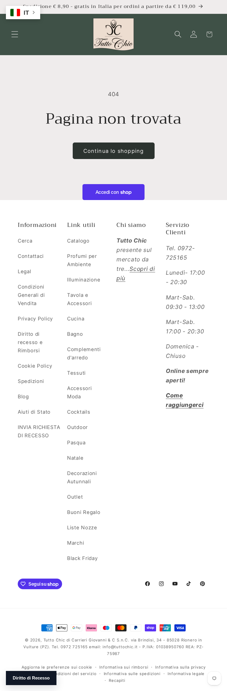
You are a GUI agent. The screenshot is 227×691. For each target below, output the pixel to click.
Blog (23, 396)
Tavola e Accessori (79, 299)
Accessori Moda (79, 392)
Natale (75, 458)
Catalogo (78, 241)
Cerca (25, 241)
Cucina (75, 319)
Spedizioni (31, 381)
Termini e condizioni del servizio (63, 673)
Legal (24, 271)
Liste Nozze (82, 527)
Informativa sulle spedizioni (132, 673)
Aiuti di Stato (34, 412)
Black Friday (82, 558)
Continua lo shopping (113, 151)
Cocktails (78, 412)
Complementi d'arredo (84, 353)
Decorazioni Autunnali (82, 477)
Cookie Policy (35, 366)
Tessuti (76, 373)
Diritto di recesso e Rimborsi (30, 342)
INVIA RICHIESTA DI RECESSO (39, 431)
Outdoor (77, 427)
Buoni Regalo (83, 512)
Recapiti (117, 680)
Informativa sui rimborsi (123, 667)
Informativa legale (186, 673)
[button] (15, 34)
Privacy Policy (35, 319)
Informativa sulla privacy (180, 667)
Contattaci (31, 256)
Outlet (75, 497)
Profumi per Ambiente (82, 260)
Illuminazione (83, 280)
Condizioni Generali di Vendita (31, 295)
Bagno (75, 334)
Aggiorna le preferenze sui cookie (57, 667)
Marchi (75, 543)
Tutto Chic (54, 640)
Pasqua (76, 443)
